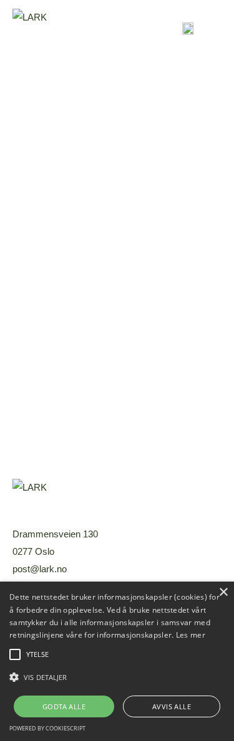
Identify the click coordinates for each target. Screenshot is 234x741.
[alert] (117, 661)
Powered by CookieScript (47, 728)
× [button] (223, 592)
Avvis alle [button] (171, 706)
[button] (117, 677)
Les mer (190, 635)
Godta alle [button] (63, 706)
